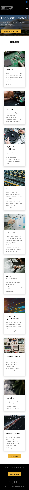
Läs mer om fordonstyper (11, 31)
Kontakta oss (14, 456)
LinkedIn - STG (14, 474)
